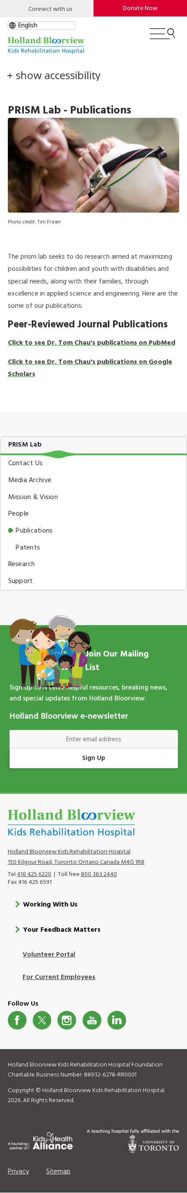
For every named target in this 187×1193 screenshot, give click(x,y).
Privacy (18, 1171)
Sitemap (58, 1171)
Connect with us (50, 9)
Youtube (92, 1020)
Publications (34, 531)
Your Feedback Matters (61, 930)
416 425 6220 (34, 875)
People (18, 514)
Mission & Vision (33, 497)
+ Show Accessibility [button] (53, 75)
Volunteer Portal (49, 954)
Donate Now (140, 8)
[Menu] (162, 37)
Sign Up (93, 758)
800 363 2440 (99, 875)
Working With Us (50, 904)
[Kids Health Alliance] (40, 1139)
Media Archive (29, 480)
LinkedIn (116, 1020)
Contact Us (25, 463)
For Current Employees (59, 977)
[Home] (46, 45)
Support (20, 581)
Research (21, 564)
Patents (28, 547)
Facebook (17, 1020)
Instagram (66, 1020)
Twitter (42, 1020)
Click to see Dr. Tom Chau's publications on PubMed (91, 343)
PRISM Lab (25, 444)
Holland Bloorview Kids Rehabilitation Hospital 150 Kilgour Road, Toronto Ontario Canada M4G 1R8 (76, 857)
